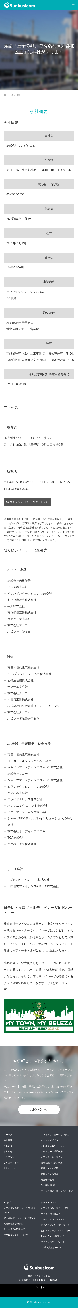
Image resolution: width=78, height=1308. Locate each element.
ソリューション (11, 1162)
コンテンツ (9, 1157)
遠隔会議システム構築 (52, 1162)
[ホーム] (5, 94)
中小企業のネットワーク (53, 1242)
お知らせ (8, 1151)
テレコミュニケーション (53, 1146)
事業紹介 (8, 1146)
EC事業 (7, 1202)
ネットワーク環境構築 (52, 1151)
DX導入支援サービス (51, 1247)
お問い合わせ (39, 1109)
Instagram (42, 1286)
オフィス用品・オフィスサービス (57, 1191)
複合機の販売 (47, 1179)
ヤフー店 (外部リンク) (14, 1229)
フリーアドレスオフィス (53, 1219)
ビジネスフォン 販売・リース (55, 1225)
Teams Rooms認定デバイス (54, 1236)
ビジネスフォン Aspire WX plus (56, 1230)
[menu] (73, 5)
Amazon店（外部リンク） (16, 1235)
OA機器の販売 (48, 1185)
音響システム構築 (49, 1168)
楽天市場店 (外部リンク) (15, 1223)
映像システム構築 (49, 1174)
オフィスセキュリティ (52, 1157)
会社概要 (8, 1140)
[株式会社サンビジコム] (35, 5)
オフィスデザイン (49, 1140)
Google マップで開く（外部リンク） (27, 502)
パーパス (8, 1134)
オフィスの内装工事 (50, 1214)
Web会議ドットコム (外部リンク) (20, 1218)
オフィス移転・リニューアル (55, 1208)
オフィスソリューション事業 (55, 1134)
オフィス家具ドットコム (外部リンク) (19, 1210)
